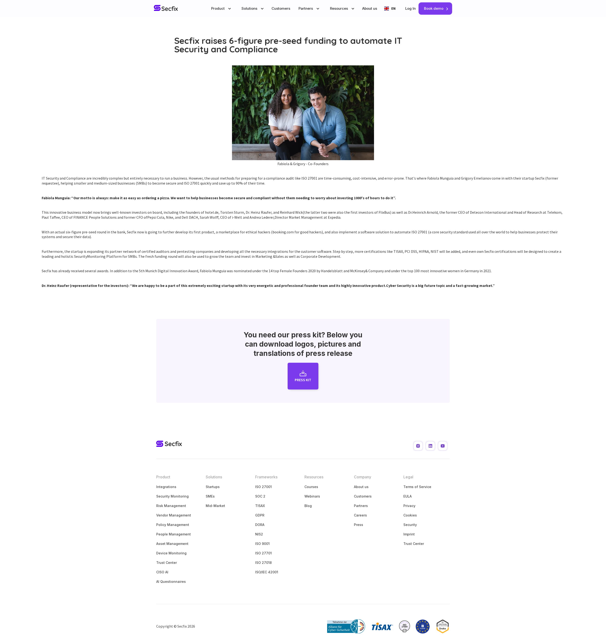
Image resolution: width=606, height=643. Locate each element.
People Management (173, 534)
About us (369, 8)
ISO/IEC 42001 (266, 572)
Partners (361, 506)
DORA (259, 525)
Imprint (409, 534)
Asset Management (172, 544)
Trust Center (166, 563)
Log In (410, 8)
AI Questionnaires (171, 582)
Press (358, 525)
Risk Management (171, 506)
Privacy (409, 506)
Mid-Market (215, 506)
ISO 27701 (263, 553)
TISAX (260, 506)
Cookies (410, 515)
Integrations (166, 487)
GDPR (259, 515)
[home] (166, 8)
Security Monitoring (172, 496)
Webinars (312, 496)
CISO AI (162, 572)
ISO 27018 (263, 563)
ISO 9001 (262, 544)
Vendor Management (173, 515)
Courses (311, 487)
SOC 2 (260, 496)
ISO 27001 (263, 487)
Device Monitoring (171, 553)
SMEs (210, 496)
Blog (308, 506)
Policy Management (172, 525)
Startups (213, 487)
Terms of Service (417, 487)
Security (410, 525)
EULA (407, 496)
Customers (281, 8)
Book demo (433, 8)
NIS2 (259, 534)
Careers (360, 515)
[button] (221, 8)
